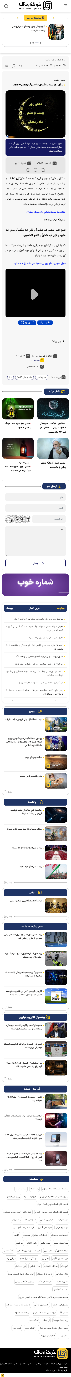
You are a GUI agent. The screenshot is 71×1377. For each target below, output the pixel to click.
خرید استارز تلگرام (60, 1258)
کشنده (16, 1235)
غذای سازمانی (62, 1274)
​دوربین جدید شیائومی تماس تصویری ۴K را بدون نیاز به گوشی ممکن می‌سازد (23, 1136)
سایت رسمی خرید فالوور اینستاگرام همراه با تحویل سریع (43, 1297)
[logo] (35, 6)
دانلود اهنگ (32, 1243)
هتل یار (45, 1258)
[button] (40, 43)
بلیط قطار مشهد (22, 1312)
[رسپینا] (35, 584)
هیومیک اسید (30, 1196)
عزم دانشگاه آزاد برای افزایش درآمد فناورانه (24, 719)
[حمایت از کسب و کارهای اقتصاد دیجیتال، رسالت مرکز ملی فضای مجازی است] (56, 1030)
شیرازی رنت (11, 1258)
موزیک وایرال (62, 1219)
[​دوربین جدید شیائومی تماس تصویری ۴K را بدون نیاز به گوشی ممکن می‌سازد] (56, 1139)
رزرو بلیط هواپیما (60, 1320)
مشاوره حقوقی (62, 1281)
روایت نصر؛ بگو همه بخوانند (30, 866)
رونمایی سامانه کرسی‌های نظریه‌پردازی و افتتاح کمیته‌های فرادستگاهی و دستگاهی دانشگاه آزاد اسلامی (24, 742)
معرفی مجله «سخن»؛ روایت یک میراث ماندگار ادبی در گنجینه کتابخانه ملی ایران (34, 628)
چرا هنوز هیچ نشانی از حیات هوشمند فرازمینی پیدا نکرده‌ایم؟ (26, 811)
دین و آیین (49, 59)
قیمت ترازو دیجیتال (59, 1235)
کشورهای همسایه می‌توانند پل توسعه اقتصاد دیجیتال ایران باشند (23, 1045)
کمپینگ (64, 1266)
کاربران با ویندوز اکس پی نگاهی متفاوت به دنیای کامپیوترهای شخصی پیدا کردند (24, 993)
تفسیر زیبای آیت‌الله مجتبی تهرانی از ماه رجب (53, 465)
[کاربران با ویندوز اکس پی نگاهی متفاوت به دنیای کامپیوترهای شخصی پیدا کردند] (56, 996)
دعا (10, 377)
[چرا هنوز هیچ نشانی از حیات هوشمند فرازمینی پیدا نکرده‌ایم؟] (56, 815)
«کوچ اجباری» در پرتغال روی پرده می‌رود (46, 637)
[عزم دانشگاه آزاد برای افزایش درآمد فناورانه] (56, 724)
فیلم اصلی (41, 332)
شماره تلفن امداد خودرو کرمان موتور (52, 1204)
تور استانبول (20, 1266)
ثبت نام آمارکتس (60, 1289)
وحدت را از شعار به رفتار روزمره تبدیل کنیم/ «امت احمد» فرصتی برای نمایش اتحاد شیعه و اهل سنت (26, 30)
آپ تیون (19, 1243)
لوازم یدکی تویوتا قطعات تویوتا (21, 1274)
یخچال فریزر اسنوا (60, 1304)
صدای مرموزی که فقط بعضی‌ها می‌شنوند (24, 829)
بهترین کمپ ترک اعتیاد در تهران (54, 1196)
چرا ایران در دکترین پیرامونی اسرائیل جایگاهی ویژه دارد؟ (39, 664)
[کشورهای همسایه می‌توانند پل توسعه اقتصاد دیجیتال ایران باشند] (56, 1049)
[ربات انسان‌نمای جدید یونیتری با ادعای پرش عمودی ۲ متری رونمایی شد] (56, 939)
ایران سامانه (50, 1370)
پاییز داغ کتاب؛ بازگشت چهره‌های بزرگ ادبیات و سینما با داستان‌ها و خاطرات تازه (34, 692)
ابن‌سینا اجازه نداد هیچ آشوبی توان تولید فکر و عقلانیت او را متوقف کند (34, 647)
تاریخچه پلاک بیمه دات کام (18, 1304)
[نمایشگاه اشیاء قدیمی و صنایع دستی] (56, 905)
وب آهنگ (34, 1188)
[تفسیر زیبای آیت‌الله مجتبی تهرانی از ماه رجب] (53, 448)
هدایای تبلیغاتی (51, 1266)
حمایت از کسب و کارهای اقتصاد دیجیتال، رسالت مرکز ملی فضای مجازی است (24, 1027)
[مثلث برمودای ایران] (56, 762)
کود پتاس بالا (30, 1219)
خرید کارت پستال (44, 1274)
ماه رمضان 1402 (24, 377)
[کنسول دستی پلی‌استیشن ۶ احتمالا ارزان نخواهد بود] (56, 1102)
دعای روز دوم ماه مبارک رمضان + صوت (18, 425)
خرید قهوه (17, 1328)
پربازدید (61, 608)
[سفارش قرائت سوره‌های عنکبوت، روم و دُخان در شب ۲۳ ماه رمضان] (53, 409)
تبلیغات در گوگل (45, 1281)
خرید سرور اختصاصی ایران (44, 1312)
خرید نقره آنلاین (45, 1227)
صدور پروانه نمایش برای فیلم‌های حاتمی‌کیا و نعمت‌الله (39, 656)
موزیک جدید (21, 1188)
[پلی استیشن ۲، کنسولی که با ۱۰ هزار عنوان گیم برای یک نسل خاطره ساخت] (56, 1067)
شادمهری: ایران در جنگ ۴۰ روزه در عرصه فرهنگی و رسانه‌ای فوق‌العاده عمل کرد (34, 673)
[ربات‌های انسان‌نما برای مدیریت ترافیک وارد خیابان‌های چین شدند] (56, 958)
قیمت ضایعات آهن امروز (23, 1227)
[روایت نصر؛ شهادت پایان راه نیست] (56, 852)
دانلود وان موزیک (47, 1335)
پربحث (9, 608)
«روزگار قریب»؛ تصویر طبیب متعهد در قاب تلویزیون (41, 682)
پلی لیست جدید (61, 1243)
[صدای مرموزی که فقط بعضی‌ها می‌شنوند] (56, 834)
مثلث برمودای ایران (33, 757)
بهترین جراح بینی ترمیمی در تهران (53, 1328)
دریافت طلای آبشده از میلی (56, 1250)
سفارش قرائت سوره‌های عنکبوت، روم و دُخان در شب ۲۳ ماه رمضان (53, 427)
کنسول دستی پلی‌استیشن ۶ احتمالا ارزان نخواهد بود (24, 1098)
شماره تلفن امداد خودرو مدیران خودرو (51, 1212)
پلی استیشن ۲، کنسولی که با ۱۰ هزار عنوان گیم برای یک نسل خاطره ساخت (24, 1064)
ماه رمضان (41, 377)
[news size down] (43, 170)
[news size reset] (35, 170)
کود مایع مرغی (61, 1227)
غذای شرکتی (34, 1266)
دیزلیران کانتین (46, 1219)
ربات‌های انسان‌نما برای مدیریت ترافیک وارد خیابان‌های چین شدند (23, 955)
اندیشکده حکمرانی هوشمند (35, 1235)
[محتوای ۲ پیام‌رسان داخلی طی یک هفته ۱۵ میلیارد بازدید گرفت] (56, 977)
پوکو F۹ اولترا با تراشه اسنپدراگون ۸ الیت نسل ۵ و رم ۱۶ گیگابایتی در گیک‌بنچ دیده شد (24, 1157)
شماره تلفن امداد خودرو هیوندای (17, 1212)
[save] (13, 66)
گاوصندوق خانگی (41, 1304)
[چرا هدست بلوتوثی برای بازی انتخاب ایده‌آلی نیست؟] (56, 1120)
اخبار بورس (63, 1335)
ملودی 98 (64, 1312)
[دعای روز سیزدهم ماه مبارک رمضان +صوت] (18, 448)
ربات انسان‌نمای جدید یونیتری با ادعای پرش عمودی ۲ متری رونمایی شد (23, 936)
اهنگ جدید (30, 1328)
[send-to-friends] (20, 66)
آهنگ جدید (8, 1250)
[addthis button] (29, 163)
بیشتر (9, 792)
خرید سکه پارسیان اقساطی (28, 1250)
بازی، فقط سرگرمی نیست (31, 776)
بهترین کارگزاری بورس (24, 1281)
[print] (7, 66)
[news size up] (28, 170)
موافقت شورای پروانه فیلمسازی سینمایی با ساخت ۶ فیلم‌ (38, 619)
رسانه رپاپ (16, 1219)
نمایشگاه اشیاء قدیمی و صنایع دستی (26, 900)
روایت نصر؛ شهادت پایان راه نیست (27, 848)
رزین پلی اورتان (13, 1196)
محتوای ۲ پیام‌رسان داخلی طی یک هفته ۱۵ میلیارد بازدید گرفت (23, 974)
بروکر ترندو (45, 1243)
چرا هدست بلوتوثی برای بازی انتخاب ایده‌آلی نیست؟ (23, 1117)
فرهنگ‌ (60, 59)
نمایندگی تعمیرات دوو (29, 1258)
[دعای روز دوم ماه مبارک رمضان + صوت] (18, 409)
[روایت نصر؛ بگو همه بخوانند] (56, 871)
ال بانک (46, 1320)
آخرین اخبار (34, 608)
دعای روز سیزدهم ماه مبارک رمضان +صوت (18, 468)
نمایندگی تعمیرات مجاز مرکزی (55, 1188)
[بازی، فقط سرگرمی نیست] (56, 781)
